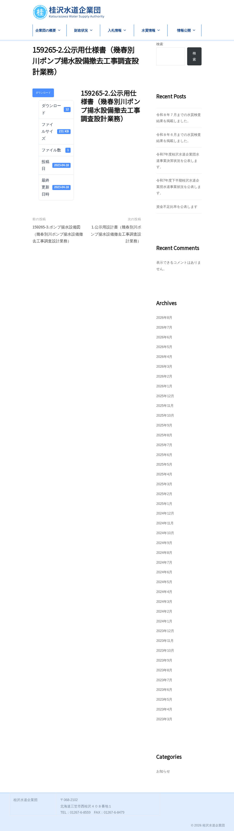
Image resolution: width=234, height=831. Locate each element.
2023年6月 (164, 690)
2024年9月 (164, 543)
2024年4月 (164, 592)
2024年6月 (164, 572)
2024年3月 (164, 601)
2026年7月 (164, 327)
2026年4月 (164, 357)
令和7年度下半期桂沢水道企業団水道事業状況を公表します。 (178, 186)
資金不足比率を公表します (176, 207)
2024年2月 (164, 611)
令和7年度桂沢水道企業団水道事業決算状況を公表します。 (177, 160)
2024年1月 (164, 621)
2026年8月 (164, 317)
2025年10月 (165, 415)
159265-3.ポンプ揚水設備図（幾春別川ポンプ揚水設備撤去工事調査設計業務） (57, 234)
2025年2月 (164, 494)
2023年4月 (164, 709)
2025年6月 (164, 455)
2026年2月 (164, 376)
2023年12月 (165, 631)
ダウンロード (43, 92)
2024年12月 (165, 513)
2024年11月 (165, 523)
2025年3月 (164, 484)
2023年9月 (164, 660)
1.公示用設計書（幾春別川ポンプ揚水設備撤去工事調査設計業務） (116, 234)
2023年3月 (164, 719)
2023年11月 (165, 641)
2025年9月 (164, 425)
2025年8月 (164, 435)
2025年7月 (164, 445)
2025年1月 (164, 504)
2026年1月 (164, 386)
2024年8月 (164, 553)
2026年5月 (164, 347)
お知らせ (163, 771)
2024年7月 (164, 562)
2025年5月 (164, 464)
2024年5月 (164, 582)
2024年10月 (165, 533)
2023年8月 (164, 670)
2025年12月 (165, 396)
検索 (159, 44)
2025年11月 (165, 405)
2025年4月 (164, 474)
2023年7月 (164, 680)
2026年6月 (164, 337)
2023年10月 (165, 650)
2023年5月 (164, 699)
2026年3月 (164, 366)
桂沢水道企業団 (213, 825)
